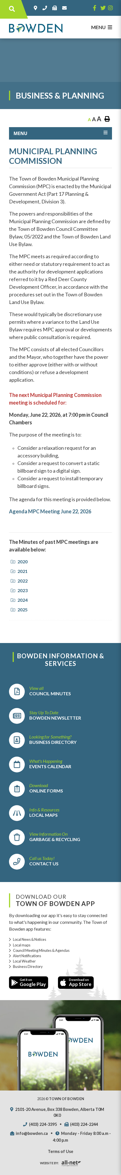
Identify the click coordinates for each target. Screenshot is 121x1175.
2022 (22, 580)
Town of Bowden (35, 28)
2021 (22, 571)
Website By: (49, 1163)
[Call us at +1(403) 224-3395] (45, 7)
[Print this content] (107, 119)
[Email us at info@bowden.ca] (65, 7)
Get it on (33, 982)
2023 (22, 590)
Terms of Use (60, 1151)
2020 (22, 561)
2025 (22, 609)
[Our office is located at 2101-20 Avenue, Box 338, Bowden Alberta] (36, 7)
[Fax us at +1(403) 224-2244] (55, 7)
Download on (80, 982)
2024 (22, 600)
